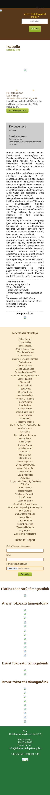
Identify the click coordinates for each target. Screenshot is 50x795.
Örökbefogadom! (17, 110)
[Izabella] (25, 70)
